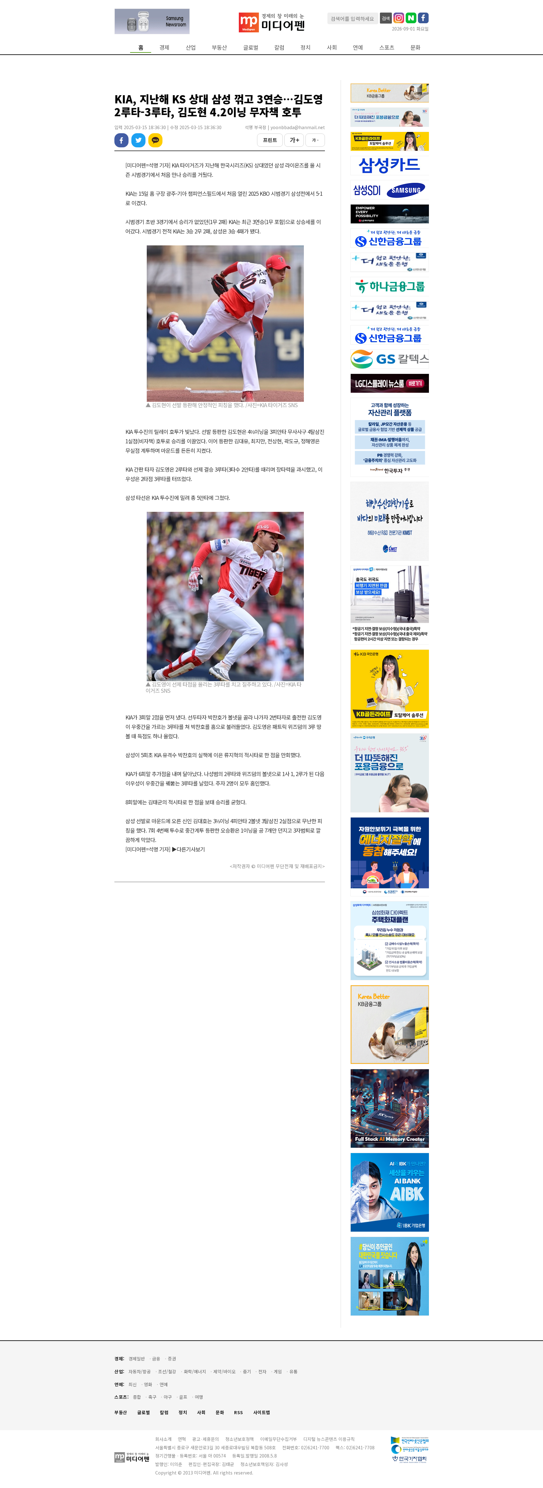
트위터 (138, 140)
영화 (148, 1384)
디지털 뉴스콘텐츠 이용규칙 (329, 1439)
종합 (137, 1397)
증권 (172, 1358)
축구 (152, 1397)
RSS (238, 1412)
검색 (386, 18)
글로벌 (250, 47)
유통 (293, 1371)
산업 (191, 47)
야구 (168, 1397)
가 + (294, 139)
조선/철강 (167, 1371)
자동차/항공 (140, 1371)
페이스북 (121, 140)
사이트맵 (261, 1412)
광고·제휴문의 (205, 1439)
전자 (262, 1371)
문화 (415, 47)
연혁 (182, 1439)
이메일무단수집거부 (278, 1439)
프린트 (270, 140)
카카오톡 (155, 140)
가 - (315, 140)
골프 (183, 1397)
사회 (332, 47)
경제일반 (137, 1358)
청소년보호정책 (239, 1439)
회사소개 (163, 1439)
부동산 (219, 47)
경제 (164, 47)
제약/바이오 (224, 1371)
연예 (358, 47)
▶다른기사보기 (188, 849)
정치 (305, 47)
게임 (278, 1371)
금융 (156, 1358)
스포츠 (386, 47)
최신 (133, 1384)
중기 (247, 1371)
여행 (199, 1397)
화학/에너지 (195, 1371)
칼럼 (279, 47)
